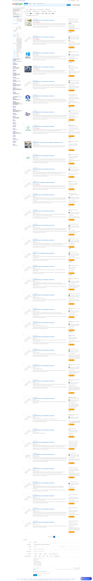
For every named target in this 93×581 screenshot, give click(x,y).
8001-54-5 (14, 131)
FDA (47, 556)
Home (69, 0)
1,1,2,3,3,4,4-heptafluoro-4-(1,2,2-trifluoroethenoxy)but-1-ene (44, 454)
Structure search (39, 3)
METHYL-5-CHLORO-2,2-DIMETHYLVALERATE (16, 68)
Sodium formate (15, 129)
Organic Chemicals (16, 14)
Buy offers (34, 3)
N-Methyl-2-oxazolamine (16, 78)
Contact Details (77, 37)
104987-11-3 (14, 125)
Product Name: (29, 544)
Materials (14, 13)
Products (26, 3)
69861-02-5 (14, 101)
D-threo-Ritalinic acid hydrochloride (15, 64)
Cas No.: (30, 542)
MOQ (39, 556)
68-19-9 (14, 144)
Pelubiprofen (14, 123)
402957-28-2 (14, 141)
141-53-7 (14, 128)
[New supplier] (36, 15)
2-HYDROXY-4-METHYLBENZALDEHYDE (16, 99)
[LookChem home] (18, 4)
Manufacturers (50, 11)
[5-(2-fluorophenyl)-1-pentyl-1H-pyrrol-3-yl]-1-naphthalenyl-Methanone (17, 85)
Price (51, 556)
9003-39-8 (14, 135)
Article (43, 3)
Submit (35, 575)
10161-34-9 (14, 138)
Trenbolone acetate (15, 139)
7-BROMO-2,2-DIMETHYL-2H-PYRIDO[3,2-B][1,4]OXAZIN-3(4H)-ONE (17, 90)
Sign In (21, 0)
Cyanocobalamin (15, 145)
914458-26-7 (14, 83)
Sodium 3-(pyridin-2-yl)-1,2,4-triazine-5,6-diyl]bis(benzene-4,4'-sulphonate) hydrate (17, 111)
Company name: (29, 551)
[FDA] (71, 23)
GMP (43, 556)
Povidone (14, 136)
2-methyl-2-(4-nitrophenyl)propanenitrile (16, 93)
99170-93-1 (14, 77)
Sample (35, 556)
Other (55, 11)
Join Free (24, 0)
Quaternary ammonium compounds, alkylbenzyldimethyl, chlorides (17, 133)
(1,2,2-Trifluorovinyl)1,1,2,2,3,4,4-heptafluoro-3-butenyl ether (43, 20)
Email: (30, 549)
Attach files (35, 569)
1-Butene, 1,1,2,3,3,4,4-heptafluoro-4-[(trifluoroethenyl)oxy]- (43, 182)
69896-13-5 (14, 106)
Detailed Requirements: (28, 556)
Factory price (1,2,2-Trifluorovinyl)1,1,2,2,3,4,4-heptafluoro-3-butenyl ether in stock (48, 142)
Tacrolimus (14, 126)
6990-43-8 (14, 116)
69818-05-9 (18, 17)
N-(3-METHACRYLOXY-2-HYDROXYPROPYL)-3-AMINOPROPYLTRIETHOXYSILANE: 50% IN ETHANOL (18, 103)
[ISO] (69, 23)
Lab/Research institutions (36, 11)
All (30, 11)
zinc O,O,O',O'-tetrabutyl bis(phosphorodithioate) (16, 117)
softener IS (14, 107)
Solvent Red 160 (15, 114)
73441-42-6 (14, 66)
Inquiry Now (72, 30)
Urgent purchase (57, 556)
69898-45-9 (14, 109)
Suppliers (30, 3)
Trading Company (44, 11)
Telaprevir (14, 142)
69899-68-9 (14, 113)
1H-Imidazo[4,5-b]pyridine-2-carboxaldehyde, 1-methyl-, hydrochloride (16, 75)
